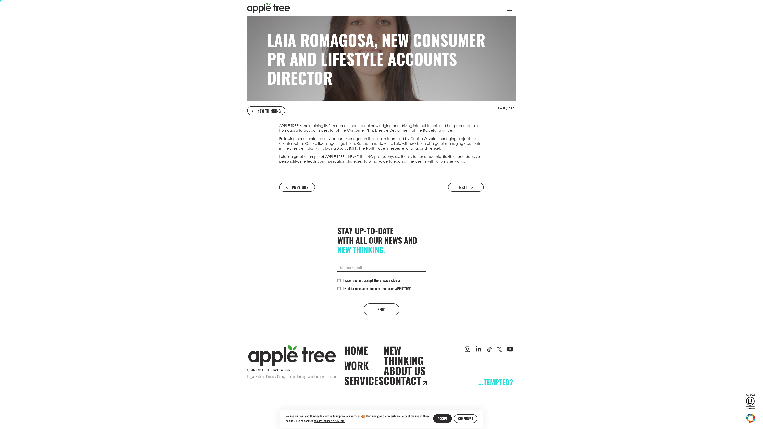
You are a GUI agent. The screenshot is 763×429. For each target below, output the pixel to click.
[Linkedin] (478, 349)
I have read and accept (371, 280)
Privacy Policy (275, 376)
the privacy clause (387, 281)
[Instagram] (468, 349)
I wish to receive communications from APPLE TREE (377, 288)
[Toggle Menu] (511, 8)
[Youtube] (510, 349)
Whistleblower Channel (323, 376)
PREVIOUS (300, 187)
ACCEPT (442, 418)
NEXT (463, 187)
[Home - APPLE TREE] (268, 8)
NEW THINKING (269, 111)
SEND (381, 309)
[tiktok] (489, 349)
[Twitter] (499, 349)
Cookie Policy (296, 376)
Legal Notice (255, 376)
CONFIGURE (465, 418)
